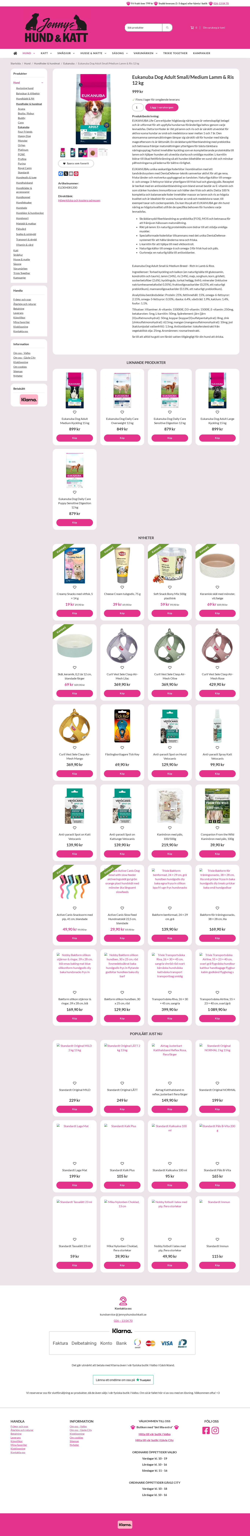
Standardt (23, 172)
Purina (22, 163)
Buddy (21, 117)
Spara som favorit (77, 163)
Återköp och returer (24, 304)
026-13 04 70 (221, 3)
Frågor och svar (22, 299)
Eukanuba (23, 127)
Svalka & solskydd (26, 234)
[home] (15, 53)
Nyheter (18, 375)
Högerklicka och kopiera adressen (79, 200)
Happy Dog (24, 136)
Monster (23, 140)
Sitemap (18, 371)
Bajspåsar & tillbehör (28, 93)
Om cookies (20, 366)
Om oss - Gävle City (24, 357)
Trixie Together (175, 53)
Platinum (23, 149)
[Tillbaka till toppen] (234, 1531)
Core (21, 122)
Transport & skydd (26, 239)
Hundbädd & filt (25, 98)
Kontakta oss (20, 331)
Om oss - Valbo (21, 353)
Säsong (118, 53)
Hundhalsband (24, 182)
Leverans (18, 312)
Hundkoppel (23, 197)
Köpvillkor (19, 317)
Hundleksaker (24, 202)
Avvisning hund (24, 88)
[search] (167, 27)
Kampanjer (201, 53)
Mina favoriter (21, 322)
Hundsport (22, 218)
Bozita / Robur (26, 113)
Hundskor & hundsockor (30, 212)
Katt (44, 53)
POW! (21, 154)
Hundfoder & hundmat (29, 103)
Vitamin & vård (24, 244)
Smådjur (64, 53)
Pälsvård (21, 228)
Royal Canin (25, 168)
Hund (27, 53)
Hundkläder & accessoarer (24, 189)
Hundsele (21, 207)
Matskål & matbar (26, 223)
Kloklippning (20, 326)
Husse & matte (91, 53)
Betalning (18, 308)
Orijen (21, 145)
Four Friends (25, 131)
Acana (21, 108)
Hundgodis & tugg (26, 177)
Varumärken (144, 53)
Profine (22, 158)
